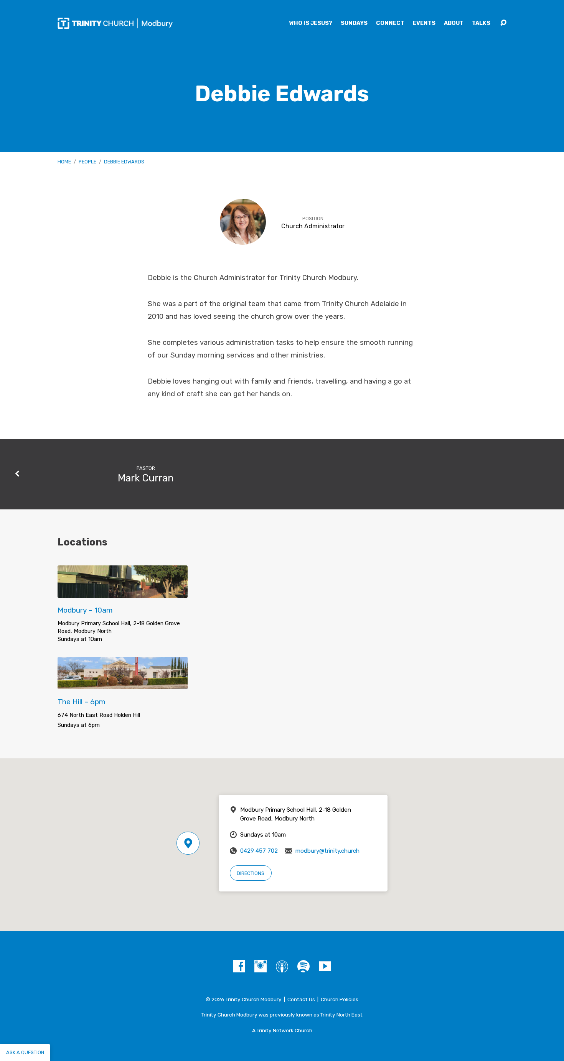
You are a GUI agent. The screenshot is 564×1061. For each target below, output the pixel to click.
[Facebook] (239, 966)
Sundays (354, 23)
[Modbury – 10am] (123, 592)
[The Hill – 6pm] (123, 683)
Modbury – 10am (85, 610)
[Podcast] (282, 966)
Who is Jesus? (310, 23)
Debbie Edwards (124, 162)
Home (64, 162)
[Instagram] (260, 966)
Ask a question (25, 1052)
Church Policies (339, 999)
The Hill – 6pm (82, 701)
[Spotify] (303, 966)
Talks (481, 23)
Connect (390, 23)
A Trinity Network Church (282, 1030)
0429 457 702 (259, 850)
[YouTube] (325, 966)
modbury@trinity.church (327, 850)
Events (424, 23)
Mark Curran (146, 478)
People (87, 162)
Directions (250, 873)
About (453, 23)
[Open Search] (503, 23)
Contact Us (301, 999)
